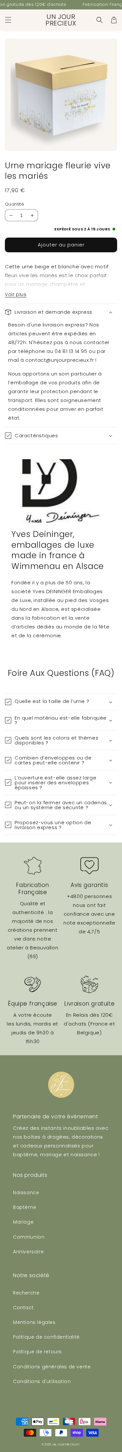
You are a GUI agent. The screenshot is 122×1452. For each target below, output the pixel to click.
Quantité (14, 204)
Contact (23, 1307)
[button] (8, 20)
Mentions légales (34, 1322)
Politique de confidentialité (46, 1337)
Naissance (26, 1192)
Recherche (26, 1293)
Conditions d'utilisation (42, 1381)
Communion (28, 1237)
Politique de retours (37, 1351)
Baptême (24, 1207)
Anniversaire (28, 1251)
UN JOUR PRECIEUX (65, 1444)
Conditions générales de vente (51, 1366)
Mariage (23, 1222)
